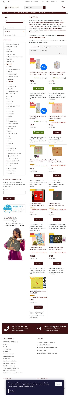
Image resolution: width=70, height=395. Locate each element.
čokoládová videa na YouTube (48, 353)
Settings (12, 391)
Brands (8, 99)
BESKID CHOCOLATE (14, 69)
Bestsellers (33, 50)
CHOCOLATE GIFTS (11, 47)
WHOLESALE (9, 96)
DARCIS (10, 71)
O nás (5, 346)
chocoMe (10, 89)
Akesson (10, 81)
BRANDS (8, 49)
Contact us (6, 351)
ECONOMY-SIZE (10, 94)
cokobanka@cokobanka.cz (55, 326)
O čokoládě (6, 358)
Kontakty (6, 344)
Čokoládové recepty (9, 366)
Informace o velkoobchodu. (51, 330)
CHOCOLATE (9, 52)
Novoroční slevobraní (12, 44)
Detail (57, 132)
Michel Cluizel (12, 86)
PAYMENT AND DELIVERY (31, 1)
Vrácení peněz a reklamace (11, 368)
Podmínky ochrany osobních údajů (13, 373)
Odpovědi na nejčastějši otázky (20, 328)
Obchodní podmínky (9, 370)
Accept (58, 384)
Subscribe (9, 198)
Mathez (10, 84)
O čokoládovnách (8, 354)
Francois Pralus (12, 74)
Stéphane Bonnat (39, 26)
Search (44, 7)
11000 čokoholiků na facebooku (48, 347)
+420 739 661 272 (20, 326)
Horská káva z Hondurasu (15, 57)
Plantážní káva (10, 54)
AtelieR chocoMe (13, 91)
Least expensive (46, 47)
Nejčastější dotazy (8, 356)
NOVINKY (9, 64)
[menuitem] (9, 13)
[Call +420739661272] (5, 1)
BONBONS (9, 59)
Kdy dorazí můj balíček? (18, 330)
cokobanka (42, 350)
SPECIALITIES (10, 61)
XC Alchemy (11, 79)
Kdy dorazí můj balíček (10, 361)
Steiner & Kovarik (13, 76)
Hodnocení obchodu (9, 363)
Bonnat (10, 66)
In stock (10, 28)
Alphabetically (43, 50)
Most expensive (58, 47)
